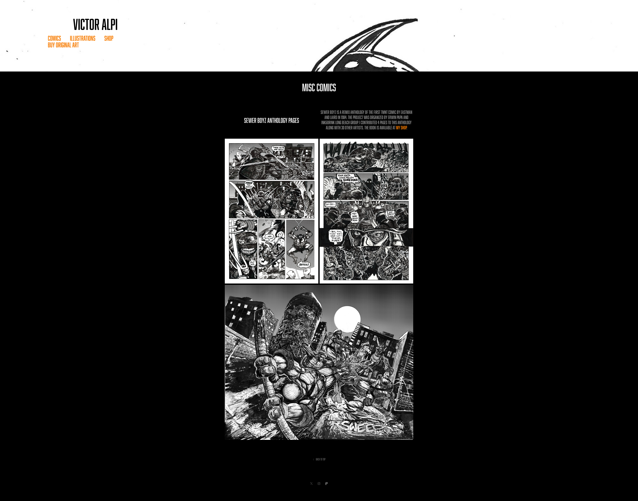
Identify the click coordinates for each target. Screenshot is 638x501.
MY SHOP (401, 127)
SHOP (108, 38)
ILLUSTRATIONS (82, 38)
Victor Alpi (95, 24)
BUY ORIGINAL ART (63, 45)
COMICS (54, 38)
